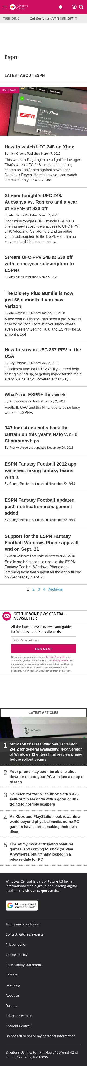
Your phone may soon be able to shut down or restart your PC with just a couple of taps (46, 777)
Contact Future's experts (24, 934)
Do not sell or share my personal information (40, 1036)
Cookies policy (16, 954)
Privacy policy (16, 944)
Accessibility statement (23, 965)
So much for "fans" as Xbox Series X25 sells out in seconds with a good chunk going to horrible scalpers (44, 799)
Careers (12, 975)
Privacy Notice (60, 660)
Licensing (13, 985)
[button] (81, 7)
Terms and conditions (22, 924)
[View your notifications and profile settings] (60, 7)
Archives (55, 589)
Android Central (18, 1026)
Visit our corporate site (41, 890)
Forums (11, 1005)
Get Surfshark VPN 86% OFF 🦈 (54, 18)
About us (12, 995)
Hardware (9, 90)
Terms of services (56, 656)
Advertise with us (19, 1015)
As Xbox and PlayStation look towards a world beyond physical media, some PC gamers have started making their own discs (45, 824)
